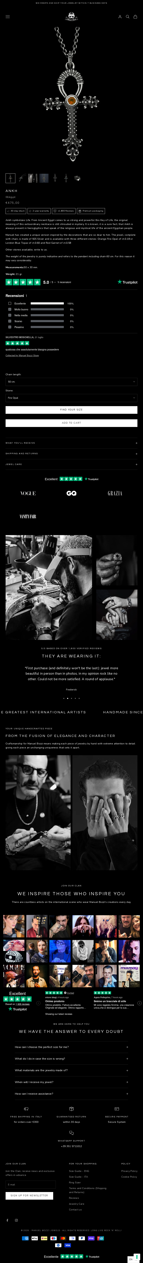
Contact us (75, 1209)
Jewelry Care (76, 1204)
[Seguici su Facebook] (7, 1220)
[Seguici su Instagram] (16, 1220)
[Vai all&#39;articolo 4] (44, 178)
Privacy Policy (129, 1171)
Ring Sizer (75, 1182)
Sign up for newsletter (29, 1195)
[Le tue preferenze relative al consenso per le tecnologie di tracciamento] (137, 1257)
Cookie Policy (129, 1176)
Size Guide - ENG (79, 1171)
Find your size (71, 409)
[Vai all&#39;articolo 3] (33, 178)
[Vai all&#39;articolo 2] (22, 178)
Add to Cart (71, 423)
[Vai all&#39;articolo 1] (10, 178)
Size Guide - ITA (78, 1176)
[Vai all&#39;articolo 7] (77, 178)
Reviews (74, 1198)
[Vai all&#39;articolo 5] (55, 178)
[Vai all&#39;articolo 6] (66, 178)
